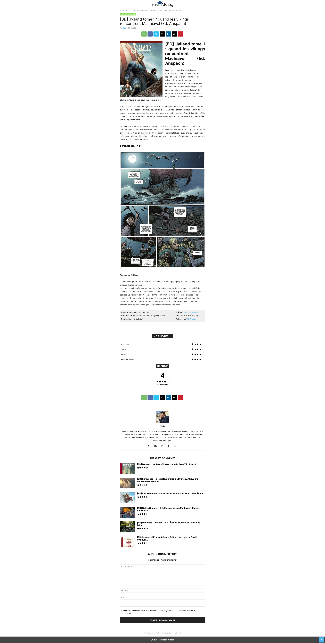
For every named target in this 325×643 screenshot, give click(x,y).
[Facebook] (150, 34)
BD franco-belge (130, 14)
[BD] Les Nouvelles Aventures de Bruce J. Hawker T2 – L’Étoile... (171, 493)
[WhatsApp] (144, 34)
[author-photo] (162, 423)
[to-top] (321, 638)
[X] (156, 34)
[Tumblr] (168, 446)
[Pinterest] (180, 34)
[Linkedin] (168, 34)
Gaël (124, 28)
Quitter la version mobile (162, 639)
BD (129, 10)
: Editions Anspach (191, 312)
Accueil (122, 10)
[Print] (174, 34)
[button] (124, 4)
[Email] (162, 34)
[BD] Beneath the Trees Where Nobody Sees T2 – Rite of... (167, 464)
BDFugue (192, 319)
